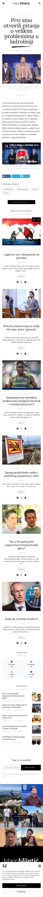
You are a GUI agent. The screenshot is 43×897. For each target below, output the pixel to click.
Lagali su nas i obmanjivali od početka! (21, 256)
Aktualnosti (18, 14)
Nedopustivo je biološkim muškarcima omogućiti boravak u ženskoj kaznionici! (22, 401)
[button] (40, 866)
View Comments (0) (20, 202)
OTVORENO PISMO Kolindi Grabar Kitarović (13, 738)
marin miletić (22, 189)
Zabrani (21, 892)
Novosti (27, 14)
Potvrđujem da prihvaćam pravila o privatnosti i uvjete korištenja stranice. (20, 775)
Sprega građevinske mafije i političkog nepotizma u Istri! (21, 474)
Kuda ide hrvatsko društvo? (21, 619)
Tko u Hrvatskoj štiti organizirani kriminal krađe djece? (21, 545)
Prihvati (21, 886)
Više (20, 276)
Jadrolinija (8, 189)
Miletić (35, 189)
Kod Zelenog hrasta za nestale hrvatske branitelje (14, 727)
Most (6, 193)
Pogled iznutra (27, 468)
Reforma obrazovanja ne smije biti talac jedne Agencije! (21, 327)
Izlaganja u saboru (27, 250)
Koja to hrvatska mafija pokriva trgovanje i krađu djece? (14, 706)
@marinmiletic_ (20, 816)
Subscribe (30, 767)
